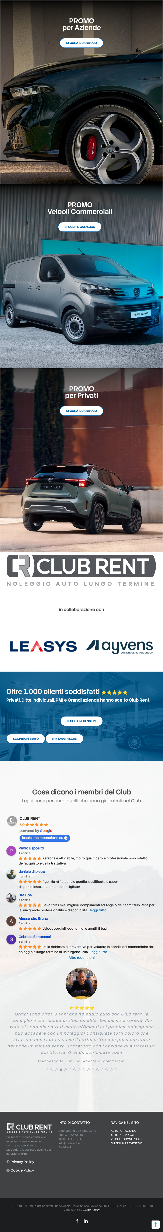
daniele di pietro (32, 871)
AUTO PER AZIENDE (123, 1109)
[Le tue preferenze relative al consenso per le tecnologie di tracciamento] (156, 1225)
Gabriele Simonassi (35, 937)
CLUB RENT (30, 818)
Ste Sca (25, 895)
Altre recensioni (82, 957)
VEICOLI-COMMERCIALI (126, 1118)
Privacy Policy (22, 1141)
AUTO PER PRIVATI (123, 1114)
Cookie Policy (22, 1149)
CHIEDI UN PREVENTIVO (126, 1122)
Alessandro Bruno (33, 918)
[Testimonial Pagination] (47, 1048)
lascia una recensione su (42, 838)
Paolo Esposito (31, 848)
